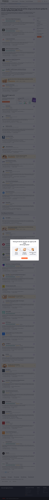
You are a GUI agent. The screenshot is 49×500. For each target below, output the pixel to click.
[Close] (38, 240)
